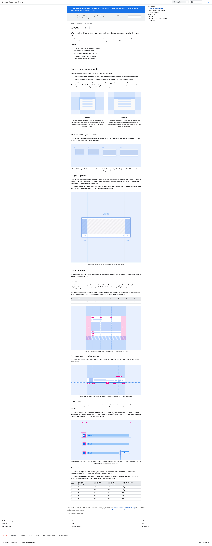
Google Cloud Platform (49, 535)
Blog (143, 523)
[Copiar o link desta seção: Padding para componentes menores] (100, 356)
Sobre (73, 523)
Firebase (38, 535)
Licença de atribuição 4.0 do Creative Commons (124, 507)
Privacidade (16, 542)
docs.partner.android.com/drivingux (100, 8)
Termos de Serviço (7, 542)
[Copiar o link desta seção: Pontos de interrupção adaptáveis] (98, 135)
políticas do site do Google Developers (121, 509)
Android (23, 535)
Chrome (30, 535)
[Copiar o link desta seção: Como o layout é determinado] (99, 69)
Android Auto (54, 2)
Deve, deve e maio (7, 529)
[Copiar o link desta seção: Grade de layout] (87, 270)
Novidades (4, 523)
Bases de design (33, 2)
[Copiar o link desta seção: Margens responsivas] (88, 176)
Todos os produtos (63, 535)
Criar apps (44, 2)
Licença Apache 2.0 (92, 509)
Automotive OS (65, 2)
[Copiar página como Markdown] (85, 27)
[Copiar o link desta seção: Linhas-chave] (82, 401)
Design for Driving (15, 2)
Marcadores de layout (7, 526)
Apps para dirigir (146, 526)
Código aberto (75, 529)
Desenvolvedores (76, 526)
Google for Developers (76, 23)
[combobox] (180, 1)
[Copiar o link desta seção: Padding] (78, 282)
